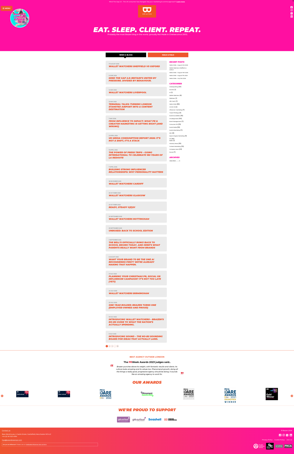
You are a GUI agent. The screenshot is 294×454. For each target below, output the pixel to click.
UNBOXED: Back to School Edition (131, 230)
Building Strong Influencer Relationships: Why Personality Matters (136, 170)
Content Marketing (175, 146)
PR (170, 139)
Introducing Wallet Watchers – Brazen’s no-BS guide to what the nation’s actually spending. (136, 322)
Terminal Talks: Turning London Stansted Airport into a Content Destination (131, 107)
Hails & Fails (168, 55)
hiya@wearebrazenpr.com (12, 440)
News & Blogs (125, 55)
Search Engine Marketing (176, 136)
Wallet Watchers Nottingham (129, 219)
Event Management (175, 121)
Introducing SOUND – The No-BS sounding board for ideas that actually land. (136, 337)
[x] (291, 13)
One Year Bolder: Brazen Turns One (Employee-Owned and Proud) (132, 306)
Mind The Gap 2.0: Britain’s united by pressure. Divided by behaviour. (132, 79)
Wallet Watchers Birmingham (129, 293)
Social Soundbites (174, 115)
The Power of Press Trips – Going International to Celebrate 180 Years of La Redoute (136, 155)
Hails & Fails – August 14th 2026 (178, 72)
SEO (170, 133)
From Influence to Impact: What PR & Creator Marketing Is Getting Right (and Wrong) (136, 124)
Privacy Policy (267, 440)
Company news (174, 149)
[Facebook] (292, 7)
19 (117, 346)
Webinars (172, 98)
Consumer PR (173, 124)
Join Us (289, 440)
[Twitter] (287, 435)
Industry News (173, 143)
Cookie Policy (279, 440)
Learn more (180, 2)
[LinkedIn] (292, 16)
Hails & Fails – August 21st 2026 (178, 65)
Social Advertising (174, 130)
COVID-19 (172, 107)
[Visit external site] (123, 424)
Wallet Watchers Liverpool (127, 92)
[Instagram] (292, 10)
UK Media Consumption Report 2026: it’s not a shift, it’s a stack (134, 139)
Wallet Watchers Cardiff (126, 183)
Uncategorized (173, 118)
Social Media (173, 127)
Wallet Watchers (174, 95)
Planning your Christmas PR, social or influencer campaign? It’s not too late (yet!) (135, 279)
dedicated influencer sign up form (36, 444)
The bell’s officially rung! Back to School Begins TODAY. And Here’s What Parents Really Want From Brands (134, 245)
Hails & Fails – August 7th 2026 (178, 75)
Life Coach (172, 101)
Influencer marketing (175, 110)
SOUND (171, 89)
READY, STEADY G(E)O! (122, 207)
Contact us (6, 430)
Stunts (171, 152)
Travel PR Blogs (174, 113)
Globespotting (173, 86)
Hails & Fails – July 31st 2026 (177, 78)
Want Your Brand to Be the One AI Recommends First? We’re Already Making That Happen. (131, 262)
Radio (171, 140)
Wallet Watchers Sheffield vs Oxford (134, 66)
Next (291, 395)
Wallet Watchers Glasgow (127, 195)
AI (170, 92)
